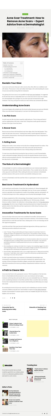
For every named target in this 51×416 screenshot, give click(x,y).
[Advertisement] (38, 328)
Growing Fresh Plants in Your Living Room (15, 340)
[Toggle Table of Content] (20, 63)
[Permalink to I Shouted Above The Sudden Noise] (5, 333)
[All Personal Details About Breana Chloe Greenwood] (30, 379)
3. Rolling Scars (9, 71)
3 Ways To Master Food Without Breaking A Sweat (16, 324)
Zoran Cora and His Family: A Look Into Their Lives (16, 401)
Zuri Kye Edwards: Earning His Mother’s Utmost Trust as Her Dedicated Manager (15, 393)
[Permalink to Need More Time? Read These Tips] (5, 349)
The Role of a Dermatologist (10, 72)
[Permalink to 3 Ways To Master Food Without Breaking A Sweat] (5, 325)
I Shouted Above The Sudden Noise (14, 332)
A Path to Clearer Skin (9, 77)
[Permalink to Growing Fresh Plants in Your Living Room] (5, 341)
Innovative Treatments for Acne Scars (13, 76)
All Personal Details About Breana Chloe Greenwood (40, 378)
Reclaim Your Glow (8, 65)
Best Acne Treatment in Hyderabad (12, 74)
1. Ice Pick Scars (9, 68)
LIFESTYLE (25, 14)
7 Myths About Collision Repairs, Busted (41, 369)
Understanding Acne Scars (10, 66)
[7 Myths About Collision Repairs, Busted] (30, 371)
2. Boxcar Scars (9, 69)
